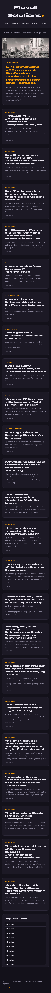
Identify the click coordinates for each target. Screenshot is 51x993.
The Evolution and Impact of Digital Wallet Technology (22, 531)
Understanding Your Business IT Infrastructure (23, 269)
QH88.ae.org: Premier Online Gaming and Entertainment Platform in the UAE (24, 234)
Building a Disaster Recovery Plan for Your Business (25, 435)
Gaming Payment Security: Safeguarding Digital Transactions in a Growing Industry (23, 632)
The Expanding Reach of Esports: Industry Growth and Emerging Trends (25, 670)
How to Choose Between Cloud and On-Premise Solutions (24, 302)
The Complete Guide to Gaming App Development (24, 816)
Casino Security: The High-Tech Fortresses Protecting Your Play (24, 599)
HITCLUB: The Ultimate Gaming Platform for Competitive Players (23, 120)
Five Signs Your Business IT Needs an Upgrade (24, 335)
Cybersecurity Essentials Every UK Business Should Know (25, 369)
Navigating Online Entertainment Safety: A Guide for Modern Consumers (25, 781)
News (44, 24)
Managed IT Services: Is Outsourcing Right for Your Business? (24, 402)
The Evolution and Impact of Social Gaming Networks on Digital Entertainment (24, 745)
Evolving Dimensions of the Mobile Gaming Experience (24, 567)
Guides (35, 24)
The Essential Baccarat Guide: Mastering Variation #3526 (22, 498)
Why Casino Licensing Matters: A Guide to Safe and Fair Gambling (25, 466)
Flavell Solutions (24, 11)
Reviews (26, 24)
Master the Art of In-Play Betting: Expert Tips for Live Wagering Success (25, 889)
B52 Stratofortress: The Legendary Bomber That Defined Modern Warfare (25, 159)
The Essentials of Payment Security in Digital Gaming (23, 707)
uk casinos (10, 924)
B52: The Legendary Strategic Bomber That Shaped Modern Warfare (24, 195)
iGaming (16, 24)
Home (7, 24)
